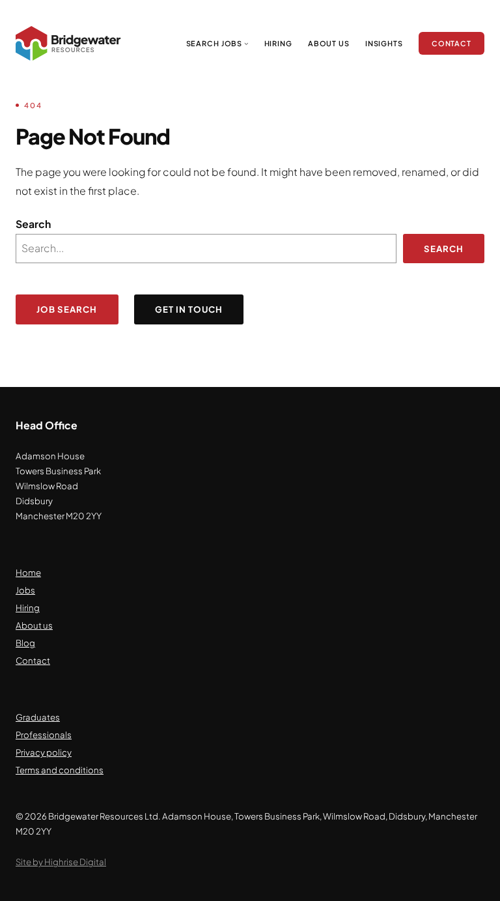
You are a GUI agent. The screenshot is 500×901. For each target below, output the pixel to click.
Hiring (28, 607)
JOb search (67, 309)
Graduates (38, 716)
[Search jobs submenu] (246, 43)
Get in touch (189, 309)
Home (28, 572)
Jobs (25, 589)
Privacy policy (44, 752)
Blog (25, 642)
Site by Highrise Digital (61, 861)
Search (33, 224)
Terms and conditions (60, 769)
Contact (33, 660)
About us (34, 625)
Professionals (44, 734)
